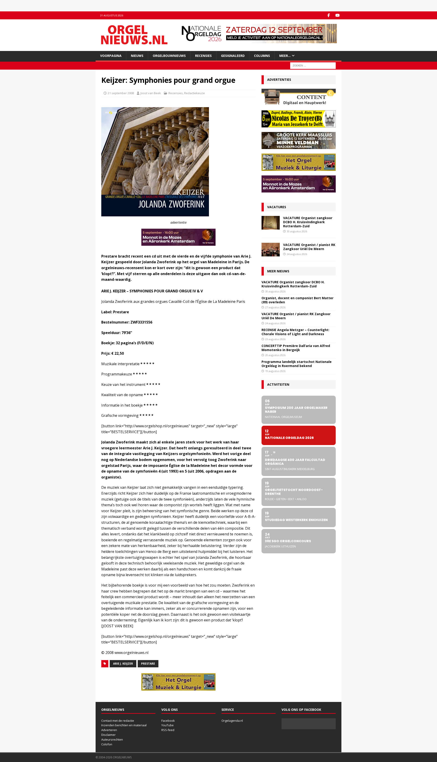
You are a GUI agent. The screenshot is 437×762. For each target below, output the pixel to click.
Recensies (203, 55)
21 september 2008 (121, 93)
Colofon (106, 744)
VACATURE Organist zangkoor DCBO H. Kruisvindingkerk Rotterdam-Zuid (307, 222)
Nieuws (137, 55)
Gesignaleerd (233, 55)
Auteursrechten (112, 739)
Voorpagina (111, 55)
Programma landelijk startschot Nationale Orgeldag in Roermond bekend (297, 363)
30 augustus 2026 (297, 231)
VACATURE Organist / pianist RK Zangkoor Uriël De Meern (309, 247)
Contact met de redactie (117, 721)
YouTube (167, 725)
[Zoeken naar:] (313, 65)
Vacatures (276, 207)
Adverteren (109, 730)
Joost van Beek (150, 93)
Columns (262, 55)
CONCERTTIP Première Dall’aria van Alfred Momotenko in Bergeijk (296, 348)
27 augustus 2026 (275, 307)
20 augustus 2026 (275, 355)
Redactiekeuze (194, 93)
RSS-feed (167, 730)
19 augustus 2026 (275, 371)
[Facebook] (329, 15)
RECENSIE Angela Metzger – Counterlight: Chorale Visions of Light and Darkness (295, 332)
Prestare (148, 664)
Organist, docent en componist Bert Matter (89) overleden (297, 300)
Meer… (285, 55)
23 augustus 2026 (275, 339)
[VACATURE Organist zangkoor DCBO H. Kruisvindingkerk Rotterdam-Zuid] (271, 223)
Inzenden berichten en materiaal (124, 725)
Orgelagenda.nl (232, 721)
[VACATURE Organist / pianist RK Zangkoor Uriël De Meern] (271, 249)
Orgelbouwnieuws (169, 55)
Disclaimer (108, 735)
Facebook (168, 721)
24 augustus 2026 (297, 254)
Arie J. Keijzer (123, 664)
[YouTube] (337, 15)
